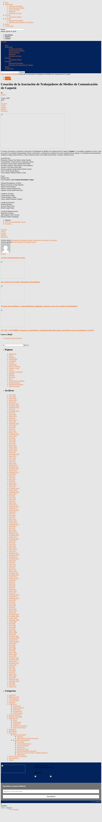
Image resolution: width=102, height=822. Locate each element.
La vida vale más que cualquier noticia (24, 242)
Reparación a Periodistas (21, 740)
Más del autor (20, 258)
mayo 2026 (12, 396)
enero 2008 (12, 656)
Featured (12, 702)
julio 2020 (12, 438)
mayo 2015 (12, 515)
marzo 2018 (12, 463)
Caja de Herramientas (24, 744)
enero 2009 (12, 634)
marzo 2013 (12, 548)
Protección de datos (19, 727)
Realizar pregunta (14, 382)
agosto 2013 (12, 540)
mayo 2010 (12, 605)
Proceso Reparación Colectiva (26, 751)
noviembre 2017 (14, 468)
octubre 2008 (13, 640)
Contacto (7, 38)
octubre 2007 (13, 661)
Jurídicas (17, 709)
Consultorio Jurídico (15, 17)
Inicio (6, 2)
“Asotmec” (8, 224)
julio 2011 (12, 582)
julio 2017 (12, 476)
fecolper (3, 94)
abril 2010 (12, 607)
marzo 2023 (12, 414)
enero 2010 (12, 613)
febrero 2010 (13, 611)
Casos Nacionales (23, 745)
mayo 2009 (12, 627)
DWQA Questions (14, 366)
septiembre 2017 (14, 472)
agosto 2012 (12, 560)
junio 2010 (12, 604)
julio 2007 (12, 667)
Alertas (7, 24)
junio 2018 (12, 458)
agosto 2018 (12, 456)
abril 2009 (12, 629)
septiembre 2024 (14, 407)
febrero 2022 (13, 420)
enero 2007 (12, 677)
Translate (15, 809)
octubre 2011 (13, 577)
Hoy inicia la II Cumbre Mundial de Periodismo (20, 282)
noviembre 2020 (14, 434)
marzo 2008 (12, 652)
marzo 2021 (12, 431)
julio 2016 (12, 495)
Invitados (12, 729)
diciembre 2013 (14, 533)
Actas (15, 720)
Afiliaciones (12, 354)
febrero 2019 (13, 450)
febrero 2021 (13, 432)
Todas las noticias (14, 386)
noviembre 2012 (14, 555)
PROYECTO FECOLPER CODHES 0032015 (32, 753)
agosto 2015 (12, 512)
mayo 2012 (12, 566)
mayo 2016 (12, 499)
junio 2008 (12, 647)
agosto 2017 (12, 474)
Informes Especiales (15, 717)
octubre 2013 (13, 537)
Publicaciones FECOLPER (18, 756)
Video (11, 760)
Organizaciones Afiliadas (17, 8)
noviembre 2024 (14, 405)
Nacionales (17, 711)
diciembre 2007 (14, 658)
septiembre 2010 (14, 598)
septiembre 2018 (14, 454)
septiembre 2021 (14, 423)
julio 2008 (12, 645)
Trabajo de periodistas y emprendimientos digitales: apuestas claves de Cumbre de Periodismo (39, 306)
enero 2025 (12, 402)
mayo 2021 (12, 427)
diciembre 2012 (14, 553)
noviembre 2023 (14, 411)
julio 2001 (12, 685)
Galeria (11, 370)
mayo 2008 (12, 649)
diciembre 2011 (13, 573)
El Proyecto (21, 747)
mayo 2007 (12, 670)
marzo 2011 (12, 589)
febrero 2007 (13, 676)
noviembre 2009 (14, 616)
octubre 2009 (13, 618)
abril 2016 (12, 501)
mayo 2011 (12, 586)
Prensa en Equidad (19, 735)
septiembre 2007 (14, 663)
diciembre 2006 (14, 679)
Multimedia (13, 731)
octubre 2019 (13, 449)
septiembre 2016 (14, 492)
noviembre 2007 (14, 659)
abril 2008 (12, 650)
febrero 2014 (13, 531)
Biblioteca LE (14, 697)
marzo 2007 (12, 674)
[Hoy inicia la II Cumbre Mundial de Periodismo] (13, 278)
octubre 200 (12, 686)
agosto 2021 (12, 425)
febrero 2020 (13, 447)
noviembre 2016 (14, 488)
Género (20, 736)
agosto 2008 (12, 643)
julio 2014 (12, 528)
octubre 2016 (13, 490)
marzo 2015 (12, 519)
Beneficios (12, 11)
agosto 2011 (12, 580)
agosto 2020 (12, 436)
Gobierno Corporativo (16, 6)
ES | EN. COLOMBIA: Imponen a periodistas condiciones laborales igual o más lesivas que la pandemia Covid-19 (47, 330)
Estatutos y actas (14, 368)
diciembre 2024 (14, 404)
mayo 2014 (12, 530)
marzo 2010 (12, 609)
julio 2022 (12, 418)
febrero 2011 (13, 591)
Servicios (8, 15)
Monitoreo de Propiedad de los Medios (21, 22)
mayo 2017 (12, 479)
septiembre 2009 (14, 620)
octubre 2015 (13, 508)
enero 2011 (12, 593)
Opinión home (18, 713)
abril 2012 (12, 568)
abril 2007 (12, 672)
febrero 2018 (13, 465)
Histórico (8, 36)
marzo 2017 (12, 483)
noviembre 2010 (14, 595)
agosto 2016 (12, 494)
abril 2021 (12, 429)
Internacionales (18, 708)
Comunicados (9, 26)
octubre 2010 (13, 596)
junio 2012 (12, 564)
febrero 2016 (13, 504)
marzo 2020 (12, 445)
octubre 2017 (13, 470)
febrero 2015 (13, 521)
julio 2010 (12, 602)
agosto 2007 (12, 665)
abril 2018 (12, 461)
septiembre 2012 (14, 559)
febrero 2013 (13, 550)
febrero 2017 (13, 485)
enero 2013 (12, 551)
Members (12, 375)
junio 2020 (12, 440)
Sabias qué (21, 754)
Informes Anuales (15, 715)
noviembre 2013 (14, 535)
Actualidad (20, 742)
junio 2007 (12, 668)
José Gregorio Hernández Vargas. (15, 222)
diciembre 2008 (14, 636)
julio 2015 (12, 513)
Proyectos (8, 19)
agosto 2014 (12, 526)
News (10, 379)
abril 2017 (12, 481)
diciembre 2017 (14, 467)
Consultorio (12, 361)
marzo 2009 (12, 631)
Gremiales (14, 74)
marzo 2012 (12, 569)
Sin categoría (14, 758)
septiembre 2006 (14, 681)
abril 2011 (12, 587)
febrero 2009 (13, 632)
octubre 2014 (13, 522)
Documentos (9, 35)
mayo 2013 (12, 546)
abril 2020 (12, 443)
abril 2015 (12, 517)
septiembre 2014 (14, 524)
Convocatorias (14, 700)
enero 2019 (12, 452)
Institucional (8, 4)
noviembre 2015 (14, 506)
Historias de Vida (22, 749)
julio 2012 (12, 562)
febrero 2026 (13, 400)
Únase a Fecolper (14, 10)
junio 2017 (12, 477)
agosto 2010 (12, 600)
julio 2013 (12, 542)
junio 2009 (12, 625)
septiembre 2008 (14, 641)
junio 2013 (12, 544)
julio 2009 (12, 623)
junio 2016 (12, 497)
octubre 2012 (13, 557)
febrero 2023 (13, 416)
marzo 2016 (12, 503)
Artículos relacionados (8, 258)
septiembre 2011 (14, 578)
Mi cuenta (12, 377)
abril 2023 (12, 413)
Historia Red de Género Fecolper (27, 738)
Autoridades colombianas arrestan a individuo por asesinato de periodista (34, 240)
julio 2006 (12, 683)
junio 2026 (12, 395)
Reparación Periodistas (16, 20)
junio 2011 (12, 584)
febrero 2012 (13, 571)
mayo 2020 (12, 441)
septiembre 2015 (14, 510)
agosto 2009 (12, 622)
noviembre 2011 (14, 575)
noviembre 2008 (14, 638)
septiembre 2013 (14, 539)
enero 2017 (12, 486)
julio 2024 (12, 409)
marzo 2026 (12, 398)
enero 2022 (12, 422)
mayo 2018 (12, 459)
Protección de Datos (15, 13)
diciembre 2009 (14, 614)
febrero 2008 (13, 654)
